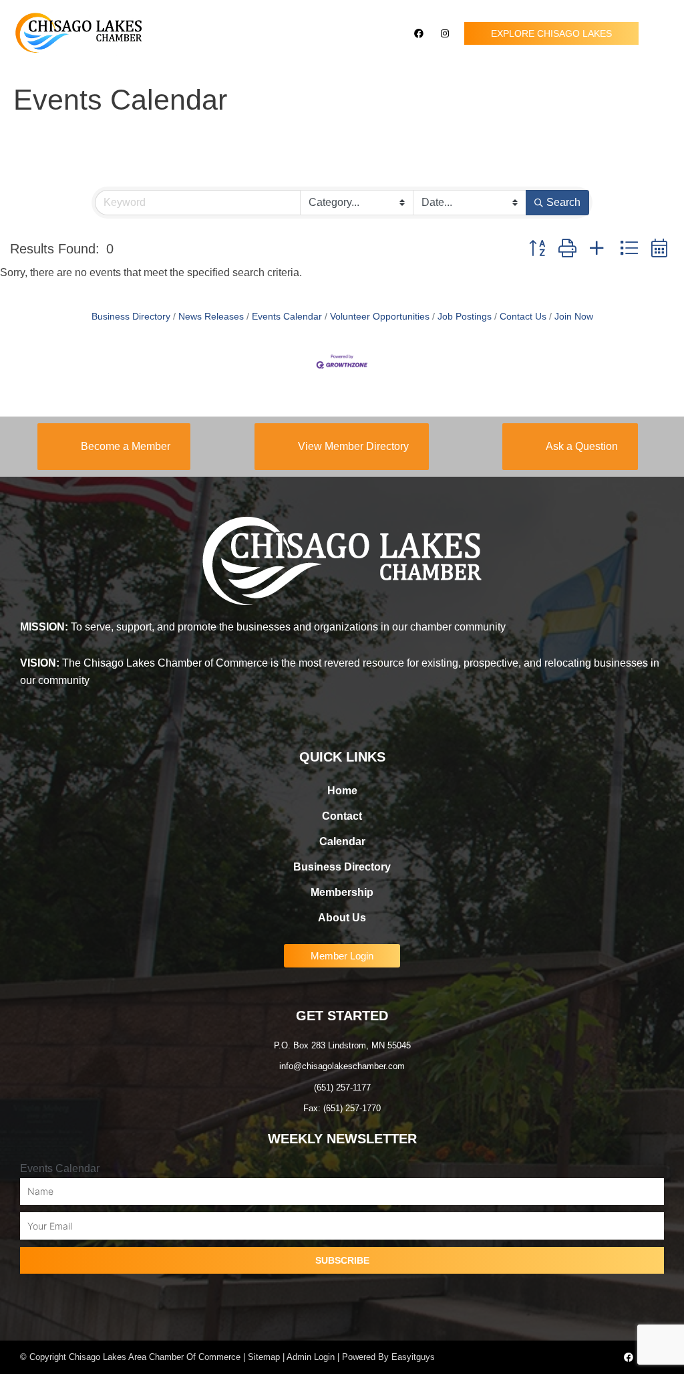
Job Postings (465, 317)
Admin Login (311, 1357)
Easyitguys (413, 1357)
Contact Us (523, 317)
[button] (661, 34)
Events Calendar (287, 317)
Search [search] (563, 202)
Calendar (342, 841)
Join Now (573, 317)
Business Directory (131, 317)
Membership (342, 892)
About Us (342, 917)
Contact (342, 816)
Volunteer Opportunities (380, 317)
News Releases (211, 317)
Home (342, 790)
